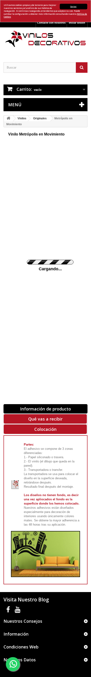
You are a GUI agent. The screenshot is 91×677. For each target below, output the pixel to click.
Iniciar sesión (77, 22)
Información (16, 634)
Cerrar (73, 6)
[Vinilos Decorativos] (46, 39)
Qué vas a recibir (45, 419)
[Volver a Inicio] (8, 118)
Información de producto (45, 409)
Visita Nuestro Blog (26, 599)
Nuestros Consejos (23, 621)
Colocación (45, 429)
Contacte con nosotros (51, 22)
